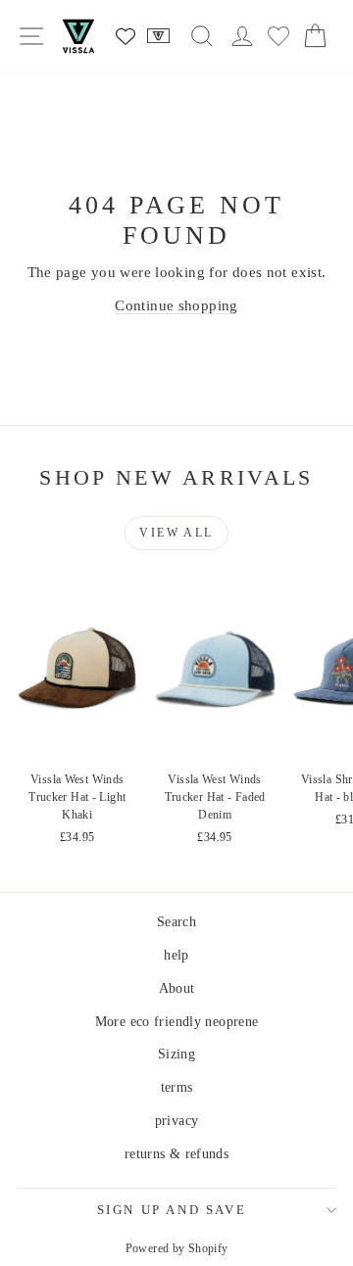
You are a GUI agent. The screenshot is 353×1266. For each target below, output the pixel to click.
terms (177, 1087)
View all (176, 532)
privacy (177, 1120)
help (176, 955)
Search (176, 921)
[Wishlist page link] (125, 36)
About (177, 988)
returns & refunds (176, 1154)
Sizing (176, 1054)
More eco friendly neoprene (177, 1021)
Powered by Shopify (177, 1248)
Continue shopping (176, 305)
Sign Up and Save (172, 1209)
